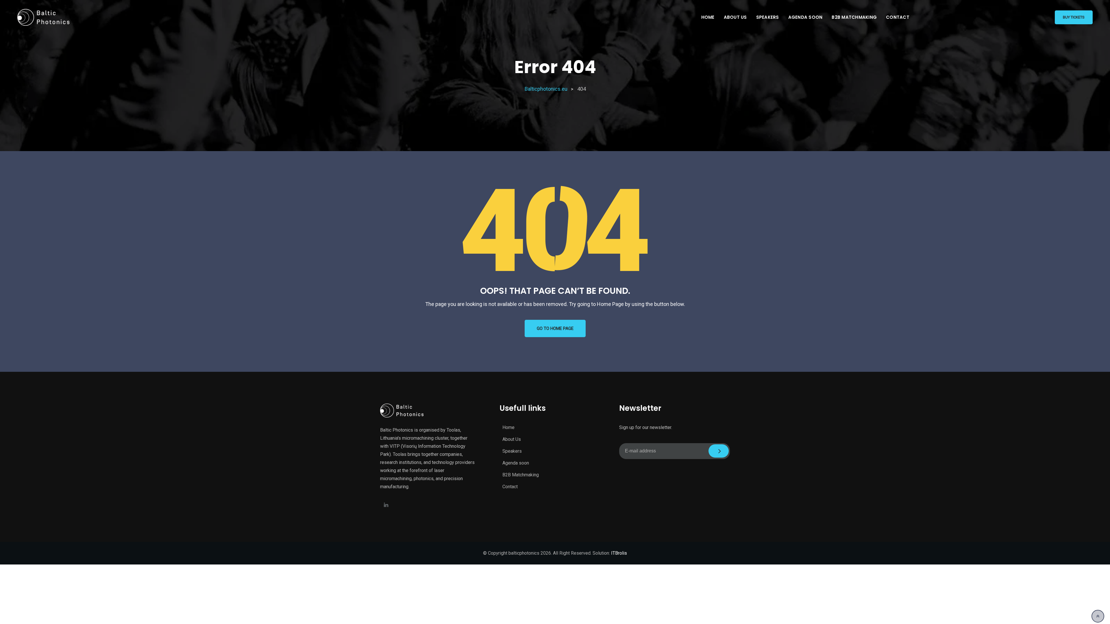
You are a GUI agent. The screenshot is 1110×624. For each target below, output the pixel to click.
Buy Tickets (1074, 17)
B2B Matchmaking (854, 17)
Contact (897, 17)
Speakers (767, 17)
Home (708, 17)
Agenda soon (805, 17)
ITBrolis (619, 553)
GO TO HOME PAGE (555, 328)
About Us (735, 17)
